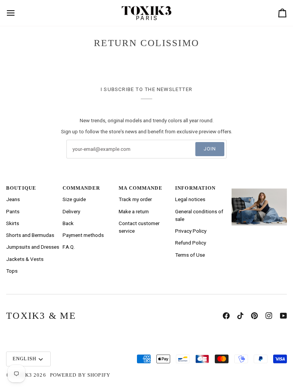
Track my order (135, 199)
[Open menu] (14, 13)
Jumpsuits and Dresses (32, 247)
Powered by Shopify (80, 375)
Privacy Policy (190, 231)
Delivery (71, 211)
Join (210, 149)
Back (68, 223)
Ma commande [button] (140, 188)
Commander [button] (81, 188)
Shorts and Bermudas (30, 235)
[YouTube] (283, 315)
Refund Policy (190, 243)
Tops (12, 271)
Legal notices (190, 199)
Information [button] (195, 188)
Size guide (74, 199)
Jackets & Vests (24, 259)
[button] (259, 187)
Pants (12, 211)
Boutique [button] (21, 188)
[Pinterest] (254, 315)
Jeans (13, 199)
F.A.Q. (69, 247)
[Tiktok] (240, 315)
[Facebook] (226, 315)
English (24, 358)
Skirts (12, 223)
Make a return (134, 211)
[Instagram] (269, 315)
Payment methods (83, 235)
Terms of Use (190, 255)
